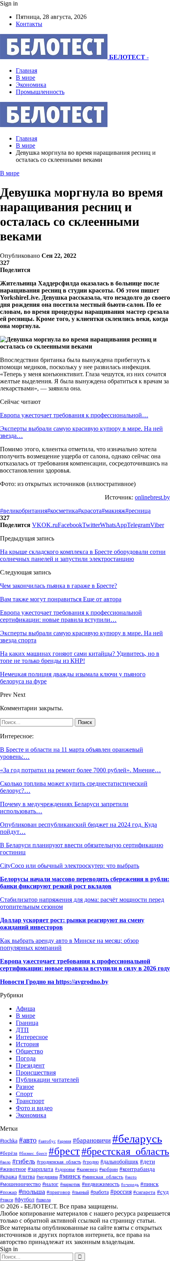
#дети (147, 1161)
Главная (26, 70)
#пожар (8, 1192)
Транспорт (30, 1101)
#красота (90, 510)
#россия (121, 1191)
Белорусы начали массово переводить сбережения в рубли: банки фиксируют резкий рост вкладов (84, 882)
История (27, 1044)
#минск (70, 1176)
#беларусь (137, 1138)
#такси (6, 1200)
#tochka (8, 1140)
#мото (131, 1177)
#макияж (113, 510)
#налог (50, 1184)
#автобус (47, 1141)
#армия (64, 1141)
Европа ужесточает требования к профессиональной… (74, 415)
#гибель (23, 1161)
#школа (43, 1200)
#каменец (87, 1169)
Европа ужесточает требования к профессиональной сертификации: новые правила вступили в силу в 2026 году (85, 965)
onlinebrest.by (152, 497)
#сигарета (144, 1192)
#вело (5, 1162)
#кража (8, 1176)
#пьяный (80, 1192)
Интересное (32, 1037)
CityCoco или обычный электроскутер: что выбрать (69, 865)
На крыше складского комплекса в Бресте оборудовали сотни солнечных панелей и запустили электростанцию (83, 555)
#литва (27, 1177)
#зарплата (40, 1168)
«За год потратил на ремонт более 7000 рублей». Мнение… (80, 770)
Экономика (31, 84)
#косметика (62, 510)
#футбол (24, 1199)
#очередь (130, 1184)
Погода (26, 1058)
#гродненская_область (59, 1162)
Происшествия (36, 1072)
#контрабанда (137, 1169)
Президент (30, 1065)
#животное (13, 1169)
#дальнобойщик (119, 1162)
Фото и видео (34, 1108)
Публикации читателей (47, 1079)
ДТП (22, 1029)
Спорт (24, 1093)
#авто (28, 1140)
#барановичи (92, 1140)
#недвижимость (100, 1184)
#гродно (91, 1162)
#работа (100, 1192)
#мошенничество (20, 1184)
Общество (29, 1051)
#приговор (58, 1192)
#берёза (8, 1153)
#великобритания (23, 510)
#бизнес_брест (33, 1153)
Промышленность (40, 91)
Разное (25, 1086)
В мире (25, 77)
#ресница (138, 510)
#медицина (47, 1177)
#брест (64, 1151)
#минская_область (102, 1177)
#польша (32, 1191)
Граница (27, 1022)
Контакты (29, 24)
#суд (163, 1192)
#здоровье (65, 1169)
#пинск (149, 1184)
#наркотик (70, 1184)
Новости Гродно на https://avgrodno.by (54, 981)
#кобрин (108, 1169)
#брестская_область (125, 1151)
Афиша (25, 1008)
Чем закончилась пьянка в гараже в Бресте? (58, 585)
